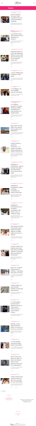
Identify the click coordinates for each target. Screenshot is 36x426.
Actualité (12, 30)
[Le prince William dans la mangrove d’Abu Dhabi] (5, 77)
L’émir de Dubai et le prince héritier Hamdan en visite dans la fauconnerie (17, 287)
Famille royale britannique (18, 70)
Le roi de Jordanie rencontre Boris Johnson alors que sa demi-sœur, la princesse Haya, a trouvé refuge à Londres (16, 307)
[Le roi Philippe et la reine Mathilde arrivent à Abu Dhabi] (5, 92)
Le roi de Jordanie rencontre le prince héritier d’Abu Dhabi (16, 343)
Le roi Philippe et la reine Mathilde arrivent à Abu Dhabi (16, 90)
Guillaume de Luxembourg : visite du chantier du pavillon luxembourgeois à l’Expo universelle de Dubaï (17, 169)
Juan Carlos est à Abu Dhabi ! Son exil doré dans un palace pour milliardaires (16, 128)
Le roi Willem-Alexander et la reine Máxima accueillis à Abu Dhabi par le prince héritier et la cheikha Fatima (16, 109)
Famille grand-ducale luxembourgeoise (17, 183)
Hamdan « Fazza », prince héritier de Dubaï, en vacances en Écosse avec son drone (17, 326)
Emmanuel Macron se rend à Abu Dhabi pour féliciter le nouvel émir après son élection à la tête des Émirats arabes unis (17, 56)
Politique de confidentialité (9, 398)
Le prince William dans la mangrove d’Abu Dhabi (17, 74)
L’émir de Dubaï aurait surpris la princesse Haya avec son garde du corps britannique (17, 379)
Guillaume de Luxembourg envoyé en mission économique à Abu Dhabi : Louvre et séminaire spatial (16, 209)
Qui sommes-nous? (18, 413)
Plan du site (9, 397)
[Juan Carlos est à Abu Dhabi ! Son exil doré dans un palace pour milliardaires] (5, 130)
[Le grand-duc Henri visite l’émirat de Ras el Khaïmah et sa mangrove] (5, 38)
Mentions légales (9, 399)
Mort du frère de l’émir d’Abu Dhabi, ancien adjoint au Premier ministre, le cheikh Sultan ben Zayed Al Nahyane (17, 230)
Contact (18, 414)
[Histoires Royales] (18, 3)
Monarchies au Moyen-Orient (15, 31)
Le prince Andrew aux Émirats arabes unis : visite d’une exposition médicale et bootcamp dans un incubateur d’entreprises (17, 251)
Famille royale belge (17, 86)
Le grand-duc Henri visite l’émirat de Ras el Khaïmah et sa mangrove (17, 36)
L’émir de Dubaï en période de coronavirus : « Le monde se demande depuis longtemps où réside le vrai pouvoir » (17, 147)
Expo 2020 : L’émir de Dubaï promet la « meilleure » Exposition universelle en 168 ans (17, 270)
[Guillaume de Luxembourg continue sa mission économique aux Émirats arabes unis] (5, 191)
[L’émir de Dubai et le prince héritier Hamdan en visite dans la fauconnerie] (5, 289)
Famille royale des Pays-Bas (18, 101)
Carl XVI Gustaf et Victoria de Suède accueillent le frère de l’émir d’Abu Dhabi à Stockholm (16, 18)
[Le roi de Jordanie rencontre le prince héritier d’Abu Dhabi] (5, 345)
